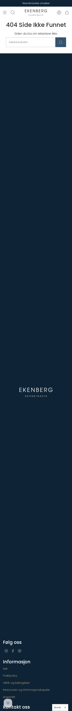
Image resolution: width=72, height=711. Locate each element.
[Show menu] (4, 12)
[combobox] (60, 707)
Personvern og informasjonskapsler (26, 690)
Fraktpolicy (10, 676)
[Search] (60, 42)
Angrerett (9, 697)
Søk (5, 669)
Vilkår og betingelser (16, 683)
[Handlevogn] (67, 12)
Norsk (57, 707)
